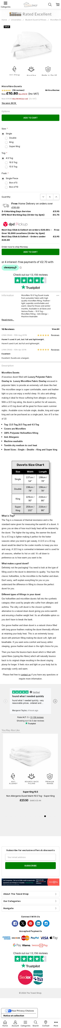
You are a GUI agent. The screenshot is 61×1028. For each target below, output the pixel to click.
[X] (23, 923)
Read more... (8, 319)
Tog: (4, 153)
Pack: (5, 173)
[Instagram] (46, 923)
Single (9, 133)
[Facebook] (15, 923)
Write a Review (52, 90)
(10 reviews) (18, 90)
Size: (5, 128)
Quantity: (6, 197)
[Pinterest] (30, 923)
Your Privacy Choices (23, 1010)
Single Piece (12, 178)
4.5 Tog (9, 158)
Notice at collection (13, 1015)
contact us (26, 674)
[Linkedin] (38, 923)
